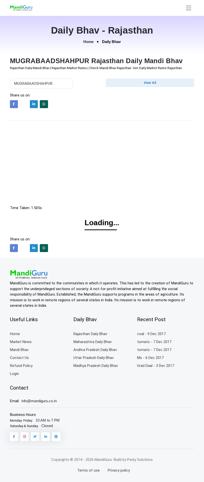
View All (150, 83)
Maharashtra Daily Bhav (92, 342)
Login (14, 373)
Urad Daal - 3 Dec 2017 (155, 365)
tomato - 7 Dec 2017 (154, 342)
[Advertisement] (102, 164)
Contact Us (19, 357)
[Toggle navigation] (188, 8)
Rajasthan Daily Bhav (90, 334)
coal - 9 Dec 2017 (151, 334)
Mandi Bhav (19, 350)
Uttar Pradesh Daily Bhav (93, 357)
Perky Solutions (140, 459)
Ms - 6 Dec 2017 (150, 357)
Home (88, 42)
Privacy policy (119, 470)
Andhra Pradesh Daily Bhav (95, 350)
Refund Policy (21, 365)
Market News (21, 342)
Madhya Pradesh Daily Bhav (95, 365)
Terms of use (88, 470)
